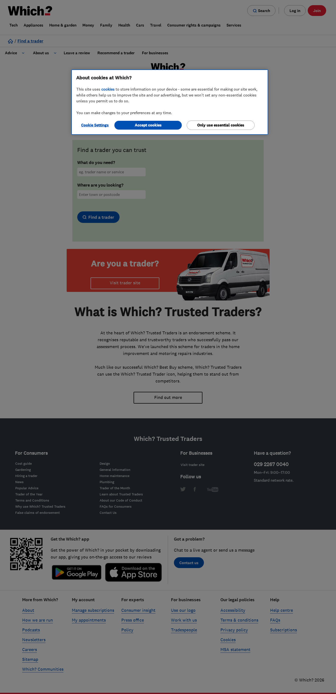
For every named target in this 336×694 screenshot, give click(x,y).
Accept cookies (148, 125)
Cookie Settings (95, 125)
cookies (108, 89)
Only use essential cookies (220, 125)
